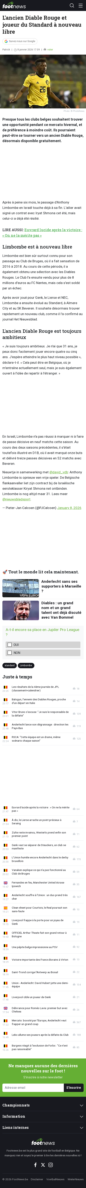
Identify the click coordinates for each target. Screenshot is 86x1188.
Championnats (16, 1105)
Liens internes (15, 1127)
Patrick (6, 49)
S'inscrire (73, 1088)
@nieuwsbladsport (16, 499)
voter (50, 49)
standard (10, 665)
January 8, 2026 (69, 508)
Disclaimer (37, 1179)
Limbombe (26, 665)
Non (17, 653)
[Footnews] (43, 1141)
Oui (16, 645)
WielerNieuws (76, 1179)
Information (13, 1116)
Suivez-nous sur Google (22, 41)
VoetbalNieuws (55, 1179)
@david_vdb (58, 472)
